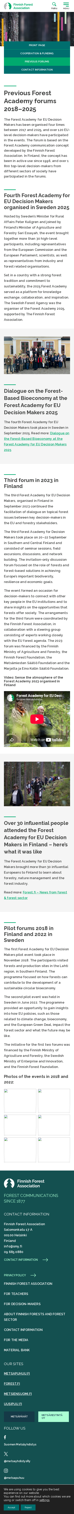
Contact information (37, 69)
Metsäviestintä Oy (52, 1416)
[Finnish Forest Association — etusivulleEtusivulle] (24, 1187)
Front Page (37, 45)
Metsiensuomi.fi (18, 1394)
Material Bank (17, 1350)
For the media (16, 1340)
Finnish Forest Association (28, 1284)
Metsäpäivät (19, 1416)
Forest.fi (12, 1384)
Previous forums (37, 61)
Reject (28, 1507)
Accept (11, 1507)
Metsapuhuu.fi (17, 1373)
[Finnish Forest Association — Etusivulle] (19, 6)
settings (44, 1500)
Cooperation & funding (36, 53)
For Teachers (16, 1294)
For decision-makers (22, 1304)
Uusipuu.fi (13, 1404)
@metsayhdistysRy (17, 1461)
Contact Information (23, 1330)
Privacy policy (15, 1275)
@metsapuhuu (14, 1477)
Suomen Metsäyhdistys (20, 1444)
